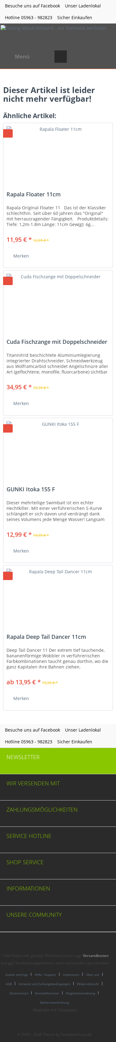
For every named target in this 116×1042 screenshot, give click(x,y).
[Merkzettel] (76, 56)
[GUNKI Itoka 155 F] (58, 449)
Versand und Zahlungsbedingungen (44, 984)
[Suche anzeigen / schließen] (60, 56)
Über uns (92, 974)
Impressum (71, 974)
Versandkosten (96, 955)
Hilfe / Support (45, 974)
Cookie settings (16, 974)
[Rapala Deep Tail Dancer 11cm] (58, 596)
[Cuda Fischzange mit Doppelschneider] (58, 301)
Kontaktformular (47, 993)
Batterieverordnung (54, 1002)
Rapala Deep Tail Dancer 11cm (46, 637)
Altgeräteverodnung (80, 993)
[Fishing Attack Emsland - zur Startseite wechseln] (53, 35)
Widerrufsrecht (88, 984)
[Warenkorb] (106, 56)
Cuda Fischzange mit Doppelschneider (56, 342)
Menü (22, 56)
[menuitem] (16, 56)
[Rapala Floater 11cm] (58, 154)
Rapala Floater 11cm (33, 194)
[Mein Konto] (91, 56)
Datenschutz (19, 993)
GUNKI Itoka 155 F (30, 489)
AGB (9, 984)
